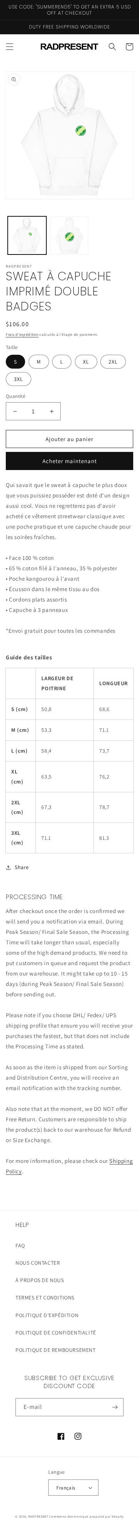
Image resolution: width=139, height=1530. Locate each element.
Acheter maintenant (69, 461)
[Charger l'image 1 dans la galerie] (27, 235)
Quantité (15, 396)
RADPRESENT (38, 1516)
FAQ (20, 1245)
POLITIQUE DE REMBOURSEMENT (55, 1349)
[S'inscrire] (114, 1407)
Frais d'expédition (22, 334)
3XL (18, 379)
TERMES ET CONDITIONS (45, 1297)
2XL (113, 361)
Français (65, 1488)
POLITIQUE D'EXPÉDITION (46, 1315)
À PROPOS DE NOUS (39, 1280)
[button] (9, 46)
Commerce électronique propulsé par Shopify (86, 1516)
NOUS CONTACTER (37, 1262)
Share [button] (22, 867)
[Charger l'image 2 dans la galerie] (69, 235)
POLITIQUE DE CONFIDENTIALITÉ (55, 1332)
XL (86, 361)
